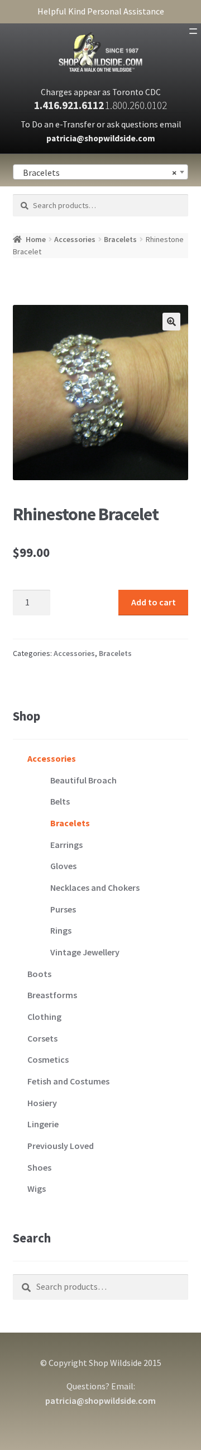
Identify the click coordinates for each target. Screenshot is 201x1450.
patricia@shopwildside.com (100, 138)
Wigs (36, 1188)
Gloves (63, 865)
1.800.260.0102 (136, 105)
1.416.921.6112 (69, 105)
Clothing (44, 1016)
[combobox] (101, 172)
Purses (63, 909)
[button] (171, 322)
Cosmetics (48, 1059)
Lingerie (43, 1124)
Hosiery (42, 1102)
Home (36, 239)
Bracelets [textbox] (97, 172)
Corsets (42, 1038)
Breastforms (52, 994)
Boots (39, 973)
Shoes (39, 1167)
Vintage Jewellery (84, 952)
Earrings (66, 844)
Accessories (74, 239)
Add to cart (153, 602)
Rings (60, 930)
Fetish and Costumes (68, 1081)
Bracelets (120, 239)
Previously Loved (60, 1145)
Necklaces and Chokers (95, 887)
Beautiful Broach (83, 780)
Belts (60, 801)
